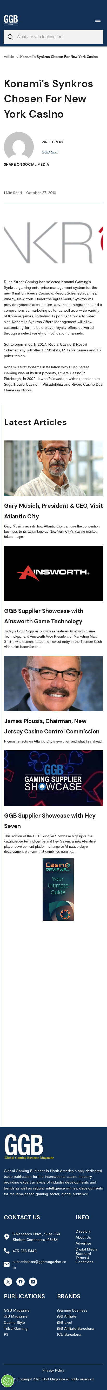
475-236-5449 (25, 1251)
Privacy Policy (53, 1370)
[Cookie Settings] (7, 1380)
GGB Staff (50, 152)
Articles (10, 57)
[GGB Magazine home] (11, 20)
